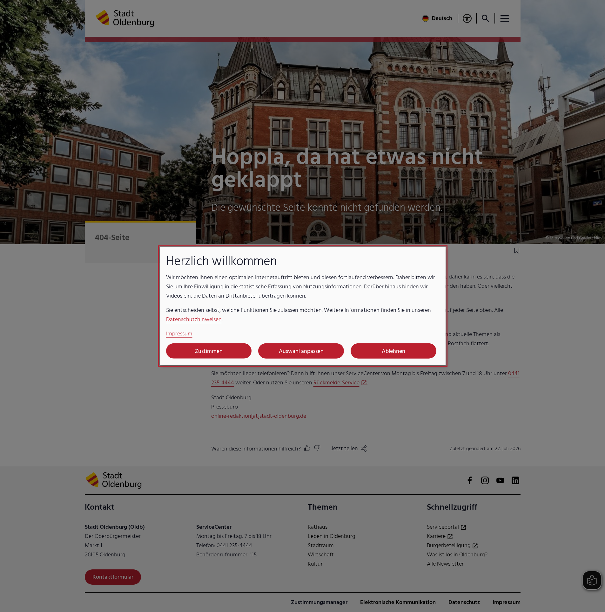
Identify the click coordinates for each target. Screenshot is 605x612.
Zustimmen (209, 350)
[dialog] (303, 306)
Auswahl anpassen (301, 350)
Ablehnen (393, 350)
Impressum (179, 333)
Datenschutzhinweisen (194, 319)
